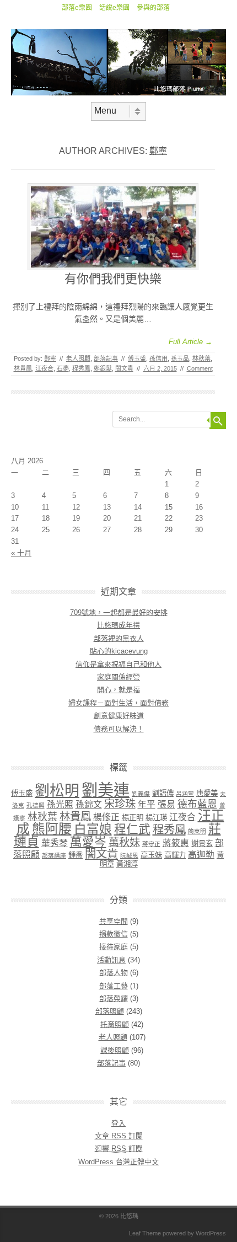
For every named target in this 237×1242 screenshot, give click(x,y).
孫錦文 (89, 804)
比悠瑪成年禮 (118, 625)
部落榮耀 (113, 998)
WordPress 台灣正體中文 (118, 1162)
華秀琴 (54, 843)
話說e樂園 (114, 8)
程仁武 (132, 829)
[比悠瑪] (118, 92)
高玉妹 (151, 855)
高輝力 (175, 855)
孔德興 (35, 805)
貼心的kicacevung (119, 651)
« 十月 (21, 553)
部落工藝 (113, 986)
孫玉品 (180, 358)
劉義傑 (141, 793)
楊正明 (132, 817)
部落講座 (54, 855)
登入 (118, 1123)
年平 (146, 804)
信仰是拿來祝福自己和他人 (118, 664)
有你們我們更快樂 (112, 279)
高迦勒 (201, 854)
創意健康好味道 (119, 715)
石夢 (63, 368)
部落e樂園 (77, 8)
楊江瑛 (156, 817)
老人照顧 (78, 358)
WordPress (211, 1233)
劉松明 (57, 791)
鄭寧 (158, 151)
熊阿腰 (52, 829)
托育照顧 (114, 1024)
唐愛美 (207, 793)
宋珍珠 (120, 804)
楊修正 (106, 817)
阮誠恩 (129, 855)
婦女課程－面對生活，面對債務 (118, 703)
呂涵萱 (185, 793)
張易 (166, 804)
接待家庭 (113, 947)
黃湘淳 (127, 864)
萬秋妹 (124, 842)
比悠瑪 (129, 1216)
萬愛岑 (88, 842)
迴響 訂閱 (119, 1148)
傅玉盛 (137, 358)
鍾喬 (75, 855)
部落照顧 (109, 1011)
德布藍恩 (197, 804)
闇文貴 (124, 368)
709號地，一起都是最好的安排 (119, 612)
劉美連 (106, 790)
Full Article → (190, 342)
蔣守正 (151, 844)
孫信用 (158, 358)
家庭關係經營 (118, 677)
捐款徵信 (113, 934)
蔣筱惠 (176, 843)
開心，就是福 (118, 690)
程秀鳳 (81, 368)
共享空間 (113, 921)
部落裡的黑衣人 (119, 638)
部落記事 (106, 358)
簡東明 (197, 831)
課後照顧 (114, 1050)
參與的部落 (153, 8)
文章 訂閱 (119, 1136)
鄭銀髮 (103, 368)
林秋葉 (201, 358)
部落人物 (113, 972)
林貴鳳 (23, 368)
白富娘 (93, 829)
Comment (200, 368)
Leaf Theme (145, 1233)
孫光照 (60, 804)
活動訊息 (111, 960)
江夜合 (44, 368)
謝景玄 (202, 843)
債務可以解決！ (119, 729)
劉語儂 (163, 793)
